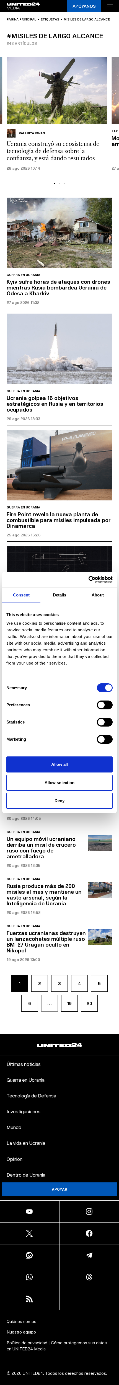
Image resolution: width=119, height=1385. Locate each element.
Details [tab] (59, 595)
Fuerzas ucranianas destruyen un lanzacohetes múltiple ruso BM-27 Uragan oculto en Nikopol (46, 941)
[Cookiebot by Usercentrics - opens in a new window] (88, 579)
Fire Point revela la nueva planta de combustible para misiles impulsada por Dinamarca (59, 519)
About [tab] (98, 595)
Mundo (14, 1126)
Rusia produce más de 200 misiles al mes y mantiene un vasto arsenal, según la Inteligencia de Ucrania (44, 894)
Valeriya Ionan (32, 133)
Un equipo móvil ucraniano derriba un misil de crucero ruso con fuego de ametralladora (41, 847)
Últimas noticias (24, 1063)
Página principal (21, 19)
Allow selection (60, 782)
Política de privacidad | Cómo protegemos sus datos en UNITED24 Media (57, 1345)
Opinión (14, 1158)
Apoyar (59, 1189)
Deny (59, 800)
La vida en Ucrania (26, 1142)
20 (89, 1003)
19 (69, 1003)
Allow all (59, 764)
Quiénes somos (21, 1321)
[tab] (54, 183)
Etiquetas (50, 19)
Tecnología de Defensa (31, 1095)
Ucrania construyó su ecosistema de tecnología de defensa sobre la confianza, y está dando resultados (53, 151)
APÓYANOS (84, 6)
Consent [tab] (21, 595)
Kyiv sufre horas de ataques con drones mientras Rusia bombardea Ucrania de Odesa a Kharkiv (58, 287)
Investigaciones (23, 1111)
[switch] (105, 705)
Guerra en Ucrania (23, 275)
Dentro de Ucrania (26, 1174)
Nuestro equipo (21, 1332)
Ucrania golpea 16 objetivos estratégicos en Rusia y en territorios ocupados (55, 403)
